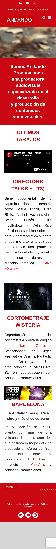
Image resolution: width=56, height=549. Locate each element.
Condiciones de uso (31, 504)
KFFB (35, 459)
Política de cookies (14, 504)
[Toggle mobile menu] (50, 17)
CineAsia (38, 465)
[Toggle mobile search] (43, 17)
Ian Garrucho (35, 346)
